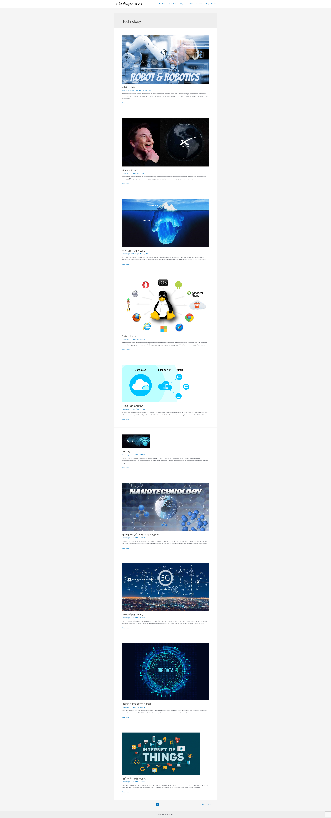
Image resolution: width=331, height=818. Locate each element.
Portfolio (190, 4)
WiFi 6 (126, 451)
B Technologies (172, 4)
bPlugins (182, 4)
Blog (207, 4)
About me (162, 4)
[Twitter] (139, 4)
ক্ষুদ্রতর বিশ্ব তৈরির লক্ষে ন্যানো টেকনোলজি (140, 534)
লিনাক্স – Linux (129, 336)
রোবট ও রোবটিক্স (129, 87)
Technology (131, 90)
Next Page (206, 804)
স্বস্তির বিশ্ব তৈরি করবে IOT (135, 778)
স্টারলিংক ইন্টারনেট (129, 170)
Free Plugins (199, 4)
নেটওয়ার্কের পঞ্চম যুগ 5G (133, 614)
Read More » (126, 103)
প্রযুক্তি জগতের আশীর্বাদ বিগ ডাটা (136, 704)
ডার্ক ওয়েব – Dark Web (133, 250)
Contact (213, 4)
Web (131, 254)
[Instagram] (141, 4)
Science (124, 90)
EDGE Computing (132, 405)
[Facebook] (136, 4)
